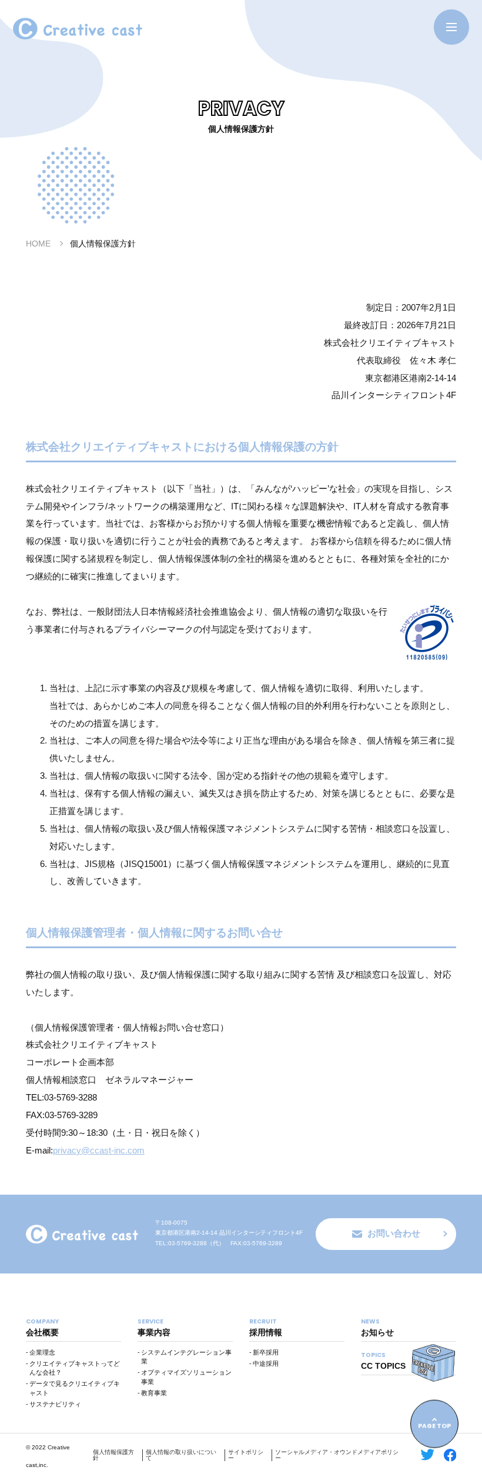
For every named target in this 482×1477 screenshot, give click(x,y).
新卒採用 (266, 1352)
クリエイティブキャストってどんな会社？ (74, 1368)
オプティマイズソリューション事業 (186, 1377)
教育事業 (154, 1392)
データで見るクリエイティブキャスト (74, 1388)
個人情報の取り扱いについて (181, 1455)
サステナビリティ (55, 1404)
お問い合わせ (393, 1233)
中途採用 (266, 1363)
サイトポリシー (245, 1455)
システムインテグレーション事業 (186, 1357)
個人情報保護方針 (113, 1455)
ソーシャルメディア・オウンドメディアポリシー (337, 1455)
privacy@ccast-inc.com (99, 1150)
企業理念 (42, 1352)
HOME (38, 243)
